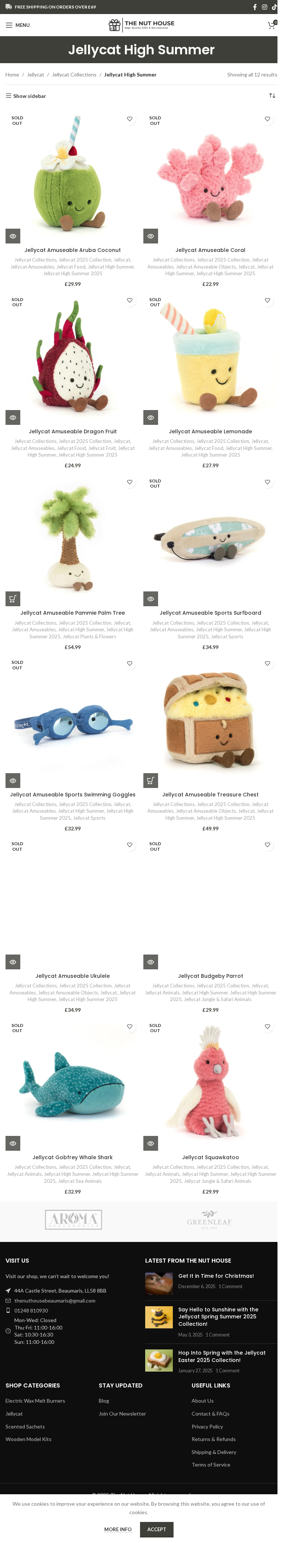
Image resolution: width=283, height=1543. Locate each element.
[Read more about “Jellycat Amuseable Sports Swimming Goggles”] (13, 780)
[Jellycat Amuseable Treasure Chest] (210, 720)
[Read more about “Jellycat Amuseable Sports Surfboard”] (150, 598)
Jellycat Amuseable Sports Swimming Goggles (73, 794)
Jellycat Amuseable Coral (210, 250)
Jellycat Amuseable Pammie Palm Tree (72, 613)
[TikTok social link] (275, 7)
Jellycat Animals (162, 993)
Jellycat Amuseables (32, 267)
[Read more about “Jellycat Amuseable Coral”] (150, 236)
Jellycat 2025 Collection (85, 260)
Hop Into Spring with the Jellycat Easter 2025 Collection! (222, 1356)
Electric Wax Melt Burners (35, 1400)
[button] (13, 598)
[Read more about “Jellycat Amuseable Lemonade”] (150, 417)
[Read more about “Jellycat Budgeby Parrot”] (150, 962)
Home (12, 74)
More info (118, 1529)
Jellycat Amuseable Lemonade (210, 431)
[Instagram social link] (264, 7)
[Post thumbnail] (159, 1284)
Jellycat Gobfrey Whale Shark (72, 1157)
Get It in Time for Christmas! (216, 1276)
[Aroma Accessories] (74, 1219)
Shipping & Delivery (214, 1452)
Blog (104, 1400)
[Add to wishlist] (129, 119)
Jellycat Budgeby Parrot (210, 976)
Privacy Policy (207, 1426)
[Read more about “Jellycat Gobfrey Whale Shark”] (13, 1143)
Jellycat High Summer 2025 (72, 273)
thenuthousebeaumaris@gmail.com (54, 1300)
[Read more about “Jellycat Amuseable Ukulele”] (13, 962)
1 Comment (230, 1286)
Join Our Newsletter (122, 1413)
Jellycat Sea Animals (80, 1181)
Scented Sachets (25, 1426)
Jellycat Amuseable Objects (206, 267)
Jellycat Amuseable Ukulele (72, 976)
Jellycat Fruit (102, 448)
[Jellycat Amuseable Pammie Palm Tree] (73, 539)
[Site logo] (142, 24)
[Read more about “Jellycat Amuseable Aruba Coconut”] (13, 236)
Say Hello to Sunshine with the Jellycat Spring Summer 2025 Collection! (218, 1317)
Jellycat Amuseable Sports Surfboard (210, 613)
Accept (156, 1529)
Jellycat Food (70, 267)
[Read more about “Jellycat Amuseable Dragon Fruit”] (13, 417)
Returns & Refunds (214, 1439)
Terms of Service (211, 1464)
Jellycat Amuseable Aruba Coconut (72, 250)
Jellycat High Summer (111, 267)
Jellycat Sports (227, 636)
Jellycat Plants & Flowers (89, 636)
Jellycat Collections (74, 74)
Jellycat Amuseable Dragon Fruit (73, 431)
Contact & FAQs (211, 1413)
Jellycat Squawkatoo (210, 1157)
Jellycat (35, 74)
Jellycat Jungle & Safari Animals (217, 999)
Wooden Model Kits (29, 1439)
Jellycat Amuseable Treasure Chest (210, 794)
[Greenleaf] (209, 1219)
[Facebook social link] (255, 7)
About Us (203, 1400)
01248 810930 (31, 1310)
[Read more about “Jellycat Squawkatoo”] (150, 1143)
